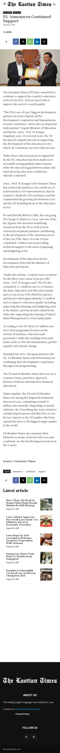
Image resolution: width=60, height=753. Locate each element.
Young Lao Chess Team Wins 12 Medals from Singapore (20, 556)
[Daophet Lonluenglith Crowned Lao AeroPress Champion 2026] (46, 575)
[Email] (44, 42)
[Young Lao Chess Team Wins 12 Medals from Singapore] (46, 558)
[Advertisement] (30, 624)
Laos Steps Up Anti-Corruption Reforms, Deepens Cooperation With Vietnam (19, 539)
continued (30, 471)
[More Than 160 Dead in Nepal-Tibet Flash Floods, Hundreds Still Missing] (46, 504)
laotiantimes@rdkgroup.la (27, 709)
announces (17, 471)
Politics (16, 13)
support (42, 471)
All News (7, 13)
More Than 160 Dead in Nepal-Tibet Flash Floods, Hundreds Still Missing (22, 502)
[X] (23, 42)
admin (8, 32)
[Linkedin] (37, 42)
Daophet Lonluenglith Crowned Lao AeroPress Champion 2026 (21, 573)
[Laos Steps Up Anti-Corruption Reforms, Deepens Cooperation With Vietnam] (46, 539)
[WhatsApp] (30, 42)
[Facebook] (16, 42)
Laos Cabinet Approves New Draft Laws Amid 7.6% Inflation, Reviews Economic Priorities (22, 520)
